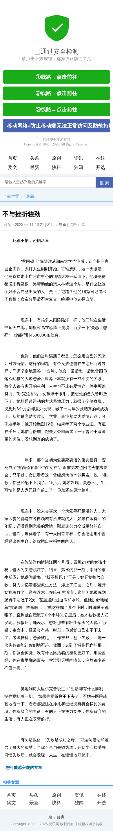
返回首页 (56, 816)
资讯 (78, 158)
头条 (34, 158)
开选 (100, 167)
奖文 (12, 167)
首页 (12, 158)
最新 (34, 167)
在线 (100, 158)
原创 (56, 158)
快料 (56, 167)
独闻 (78, 167)
